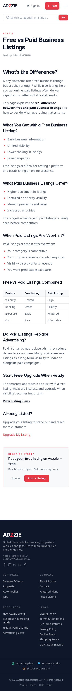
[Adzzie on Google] (25, 564)
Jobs (5, 596)
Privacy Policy (48, 629)
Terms (33, 685)
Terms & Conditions (52, 619)
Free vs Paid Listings (15, 627)
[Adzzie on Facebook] (4, 564)
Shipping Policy (49, 639)
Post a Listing (36, 478)
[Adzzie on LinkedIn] (19, 564)
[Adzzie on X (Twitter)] (14, 564)
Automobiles (10, 591)
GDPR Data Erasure (51, 644)
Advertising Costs (14, 632)
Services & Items (13, 581)
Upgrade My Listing (16, 435)
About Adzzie (48, 581)
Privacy (23, 685)
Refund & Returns (51, 624)
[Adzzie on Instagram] (9, 564)
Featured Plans (49, 591)
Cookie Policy (48, 634)
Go (63, 17)
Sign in (35, 6)
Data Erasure (46, 685)
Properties (9, 586)
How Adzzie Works (14, 613)
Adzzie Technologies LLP (15, 555)
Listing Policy (48, 613)
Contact (44, 586)
